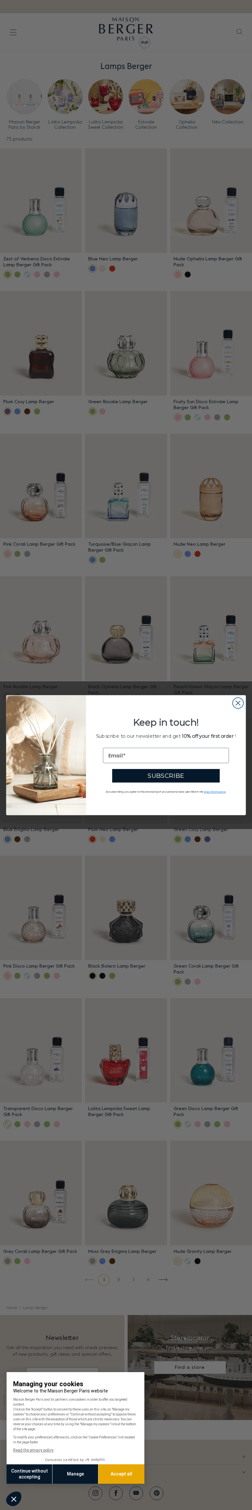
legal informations (214, 791)
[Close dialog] (238, 702)
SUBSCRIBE (166, 775)
